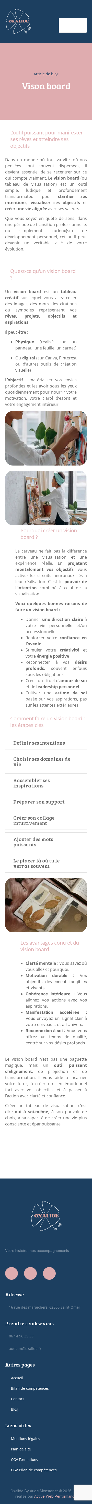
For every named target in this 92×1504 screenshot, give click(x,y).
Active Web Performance (55, 1496)
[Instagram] (30, 1273)
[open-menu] (73, 25)
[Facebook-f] (11, 1273)
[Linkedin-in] (49, 1273)
